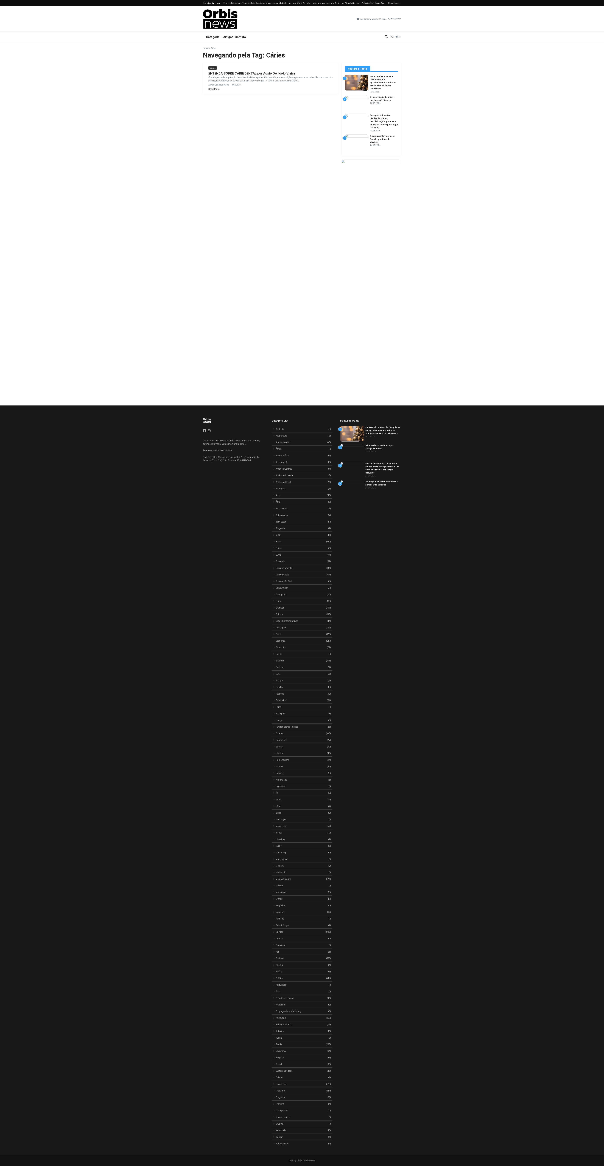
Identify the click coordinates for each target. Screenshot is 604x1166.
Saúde (213, 68)
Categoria (212, 37)
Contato (240, 37)
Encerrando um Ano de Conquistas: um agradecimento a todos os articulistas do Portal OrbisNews (383, 82)
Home (206, 48)
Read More (214, 89)
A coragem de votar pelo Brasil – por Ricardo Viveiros (382, 139)
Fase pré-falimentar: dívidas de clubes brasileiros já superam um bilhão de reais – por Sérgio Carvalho (384, 121)
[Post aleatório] (392, 36)
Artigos (228, 37)
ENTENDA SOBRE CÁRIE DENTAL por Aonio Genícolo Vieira (251, 73)
